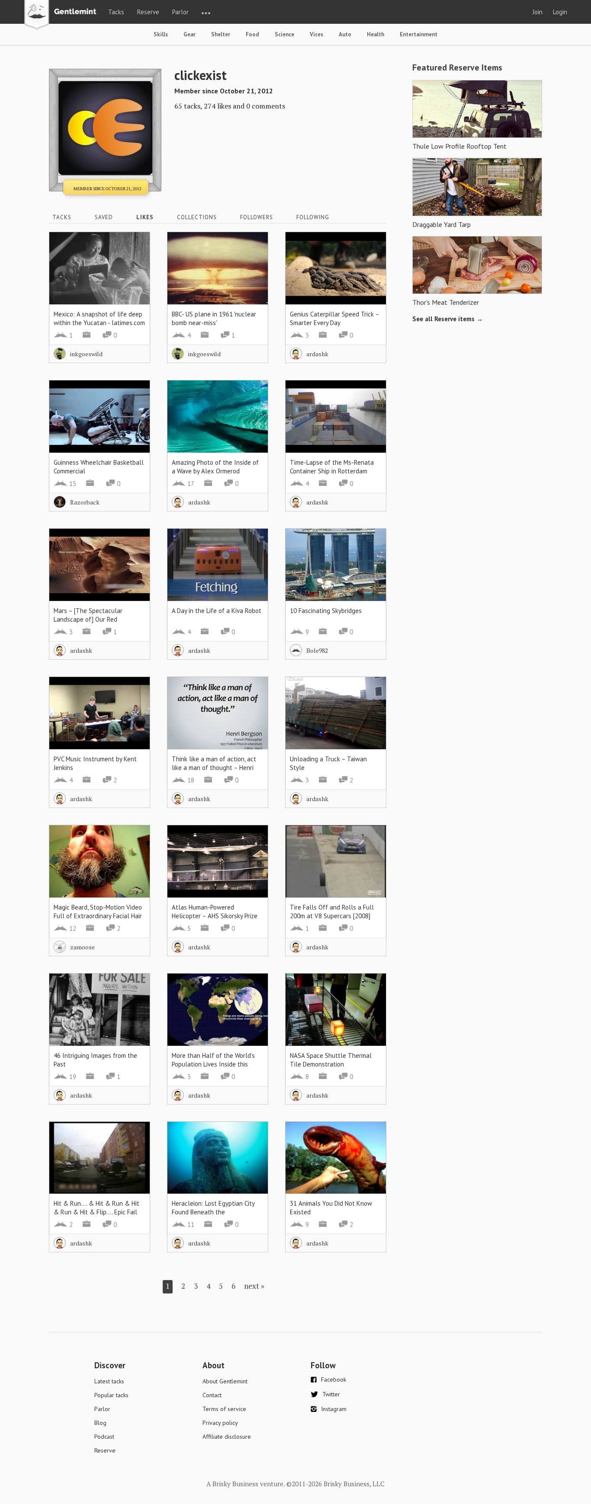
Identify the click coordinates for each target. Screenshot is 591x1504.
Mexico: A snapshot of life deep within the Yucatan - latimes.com (99, 318)
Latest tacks (109, 1381)
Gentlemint (62, 15)
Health (375, 34)
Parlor (180, 12)
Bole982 (317, 650)
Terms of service (224, 1409)
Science (284, 34)
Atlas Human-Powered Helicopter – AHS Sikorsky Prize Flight (214, 916)
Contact (212, 1395)
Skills (161, 34)
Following (312, 217)
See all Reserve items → (447, 319)
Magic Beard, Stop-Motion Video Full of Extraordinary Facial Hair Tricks (98, 916)
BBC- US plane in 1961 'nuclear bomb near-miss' (214, 318)
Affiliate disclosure (226, 1436)
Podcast (104, 1436)
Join (538, 12)
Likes (145, 217)
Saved (104, 217)
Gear (189, 34)
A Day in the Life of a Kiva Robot (216, 611)
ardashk (317, 354)
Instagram (334, 1409)
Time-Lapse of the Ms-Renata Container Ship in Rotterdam (332, 466)
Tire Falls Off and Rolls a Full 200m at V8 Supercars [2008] (332, 911)
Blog (100, 1423)
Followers (256, 217)
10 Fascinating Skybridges (326, 611)
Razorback (85, 502)
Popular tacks (111, 1395)
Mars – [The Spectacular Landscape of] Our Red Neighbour (88, 619)
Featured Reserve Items (457, 67)
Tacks (116, 12)
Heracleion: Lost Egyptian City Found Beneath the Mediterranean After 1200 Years (217, 1212)
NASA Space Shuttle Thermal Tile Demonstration (331, 1059)
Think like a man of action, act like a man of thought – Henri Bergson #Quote (214, 767)
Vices (316, 34)
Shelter (220, 34)
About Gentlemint (224, 1381)
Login (560, 12)
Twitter (331, 1394)
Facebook (333, 1379)
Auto (345, 34)
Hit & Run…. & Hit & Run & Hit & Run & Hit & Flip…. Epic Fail (96, 1207)
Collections (197, 217)
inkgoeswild (86, 354)
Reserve (148, 12)
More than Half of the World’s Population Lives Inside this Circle (213, 1064)
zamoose (82, 947)
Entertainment (418, 34)
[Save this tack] (135, 262)
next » (254, 1286)
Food (252, 34)
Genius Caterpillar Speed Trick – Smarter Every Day (334, 318)
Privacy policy (220, 1423)
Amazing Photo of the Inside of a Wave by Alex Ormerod (215, 466)
